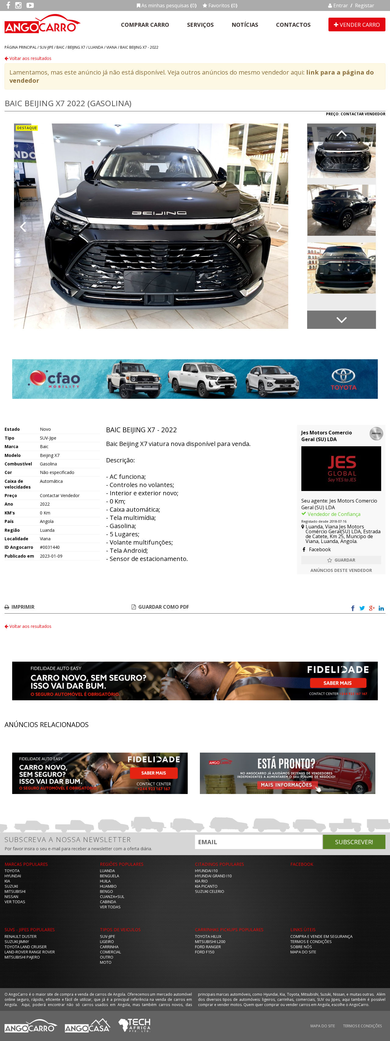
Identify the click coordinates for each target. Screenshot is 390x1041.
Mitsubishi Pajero (22, 957)
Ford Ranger (208, 946)
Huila (105, 881)
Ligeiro (107, 941)
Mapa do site (303, 952)
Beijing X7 (76, 47)
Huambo (108, 886)
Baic (60, 47)
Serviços (200, 24)
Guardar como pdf (163, 607)
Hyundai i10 (206, 870)
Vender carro (359, 24)
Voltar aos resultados (29, 58)
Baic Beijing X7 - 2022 (139, 47)
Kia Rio (201, 881)
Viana (111, 47)
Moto (106, 962)
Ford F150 (204, 952)
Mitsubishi (15, 891)
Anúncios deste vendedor (341, 570)
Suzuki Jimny (17, 941)
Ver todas (15, 901)
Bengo (106, 891)
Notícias (245, 24)
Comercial (110, 952)
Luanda (95, 47)
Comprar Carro (145, 24)
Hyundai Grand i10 (213, 876)
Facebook (319, 549)
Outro (106, 957)
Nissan (11, 896)
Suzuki (11, 886)
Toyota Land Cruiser (26, 946)
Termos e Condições (311, 941)
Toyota (12, 870)
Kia (7, 881)
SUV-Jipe (46, 47)
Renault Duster (21, 936)
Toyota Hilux (208, 936)
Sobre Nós (301, 946)
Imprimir (23, 607)
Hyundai (13, 876)
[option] (151, 226)
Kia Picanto (206, 886)
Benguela (109, 876)
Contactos (293, 24)
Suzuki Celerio (209, 891)
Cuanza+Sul (112, 896)
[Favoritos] (341, 560)
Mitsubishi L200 (210, 941)
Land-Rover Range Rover (30, 952)
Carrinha (109, 946)
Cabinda (108, 901)
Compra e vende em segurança (321, 936)
